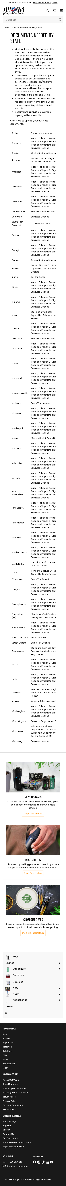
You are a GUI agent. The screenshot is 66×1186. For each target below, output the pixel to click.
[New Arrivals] (33, 777)
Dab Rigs (7, 1051)
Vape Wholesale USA (13, 1146)
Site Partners (9, 1109)
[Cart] (54, 10)
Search (6, 1129)
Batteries (7, 1046)
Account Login (10, 1121)
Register (7, 1125)
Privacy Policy (10, 1101)
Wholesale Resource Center (17, 1142)
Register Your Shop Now (45, 2)
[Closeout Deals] (33, 900)
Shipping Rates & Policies (15, 1092)
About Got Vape (11, 1079)
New (5, 1034)
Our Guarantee (10, 1138)
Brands (6, 1038)
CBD (5, 1055)
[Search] (60, 19)
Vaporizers (8, 1042)
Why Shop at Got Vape (14, 1088)
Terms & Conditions (13, 1105)
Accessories (9, 1063)
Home (6, 27)
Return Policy (9, 1096)
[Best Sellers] (33, 840)
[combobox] (33, 19)
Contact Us (8, 1134)
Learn (5, 1067)
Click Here (15, 120)
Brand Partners (10, 1084)
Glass (5, 1059)
